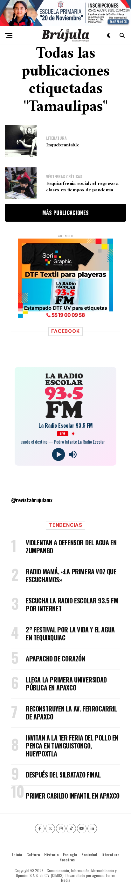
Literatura (110, 854)
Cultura (33, 854)
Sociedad (89, 854)
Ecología (70, 854)
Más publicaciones (65, 213)
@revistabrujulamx (31, 500)
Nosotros (67, 859)
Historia (51, 854)
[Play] (58, 454)
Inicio (17, 854)
